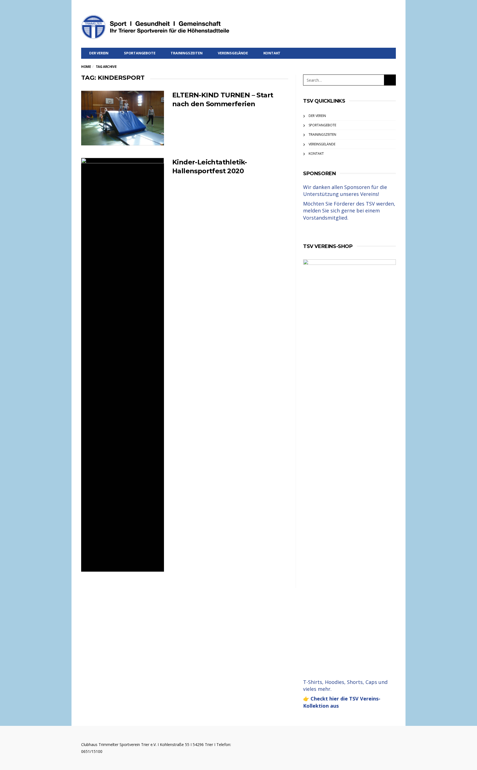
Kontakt (272, 52)
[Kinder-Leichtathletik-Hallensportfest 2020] (122, 365)
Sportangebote (139, 52)
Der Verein (98, 52)
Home (86, 66)
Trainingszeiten (186, 52)
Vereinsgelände (233, 52)
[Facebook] (392, 7)
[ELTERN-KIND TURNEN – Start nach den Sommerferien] (122, 118)
